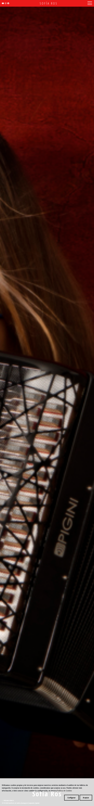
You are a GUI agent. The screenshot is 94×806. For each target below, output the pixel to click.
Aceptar (86, 797)
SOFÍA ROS (49, 3)
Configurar (71, 797)
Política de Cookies (64, 790)
